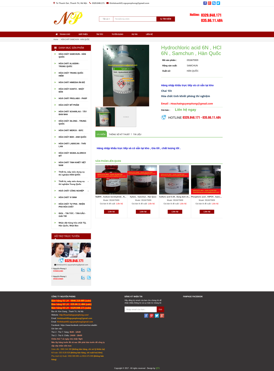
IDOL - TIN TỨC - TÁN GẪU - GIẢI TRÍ (72, 214)
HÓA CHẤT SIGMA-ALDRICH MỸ (72, 154)
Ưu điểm (101, 134)
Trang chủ (65, 34)
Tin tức (99, 34)
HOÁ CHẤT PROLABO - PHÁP (73, 98)
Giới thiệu (83, 34)
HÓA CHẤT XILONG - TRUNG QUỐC (72, 122)
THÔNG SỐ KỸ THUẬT (119, 134)
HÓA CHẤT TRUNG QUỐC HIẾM (71, 74)
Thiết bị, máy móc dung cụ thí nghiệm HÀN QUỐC (72, 173)
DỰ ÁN (134, 34)
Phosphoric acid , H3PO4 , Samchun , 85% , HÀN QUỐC (215, 197)
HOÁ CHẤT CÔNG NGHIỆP (71, 191)
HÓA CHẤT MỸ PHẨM (69, 105)
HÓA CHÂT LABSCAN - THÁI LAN (72, 145)
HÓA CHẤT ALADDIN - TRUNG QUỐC (69, 64)
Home (56, 39)
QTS (158, 368)
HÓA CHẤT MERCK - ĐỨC (71, 130)
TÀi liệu (137, 134)
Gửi (160, 309)
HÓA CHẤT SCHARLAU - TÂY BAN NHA (73, 113)
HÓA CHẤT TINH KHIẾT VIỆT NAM (72, 163)
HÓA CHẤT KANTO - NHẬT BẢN (71, 90)
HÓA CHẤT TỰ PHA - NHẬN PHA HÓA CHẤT (72, 205)
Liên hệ (149, 34)
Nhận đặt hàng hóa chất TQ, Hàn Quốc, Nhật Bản (72, 224)
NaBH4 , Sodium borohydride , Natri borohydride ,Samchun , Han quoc (126, 197)
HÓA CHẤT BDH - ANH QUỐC (72, 137)
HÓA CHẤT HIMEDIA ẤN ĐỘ (72, 82)
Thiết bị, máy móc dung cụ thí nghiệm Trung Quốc (72, 182)
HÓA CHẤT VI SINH (68, 197)
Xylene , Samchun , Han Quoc (143, 197)
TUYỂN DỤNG (117, 34)
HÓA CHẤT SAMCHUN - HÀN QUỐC (75, 39)
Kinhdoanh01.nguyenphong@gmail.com (129, 3)
